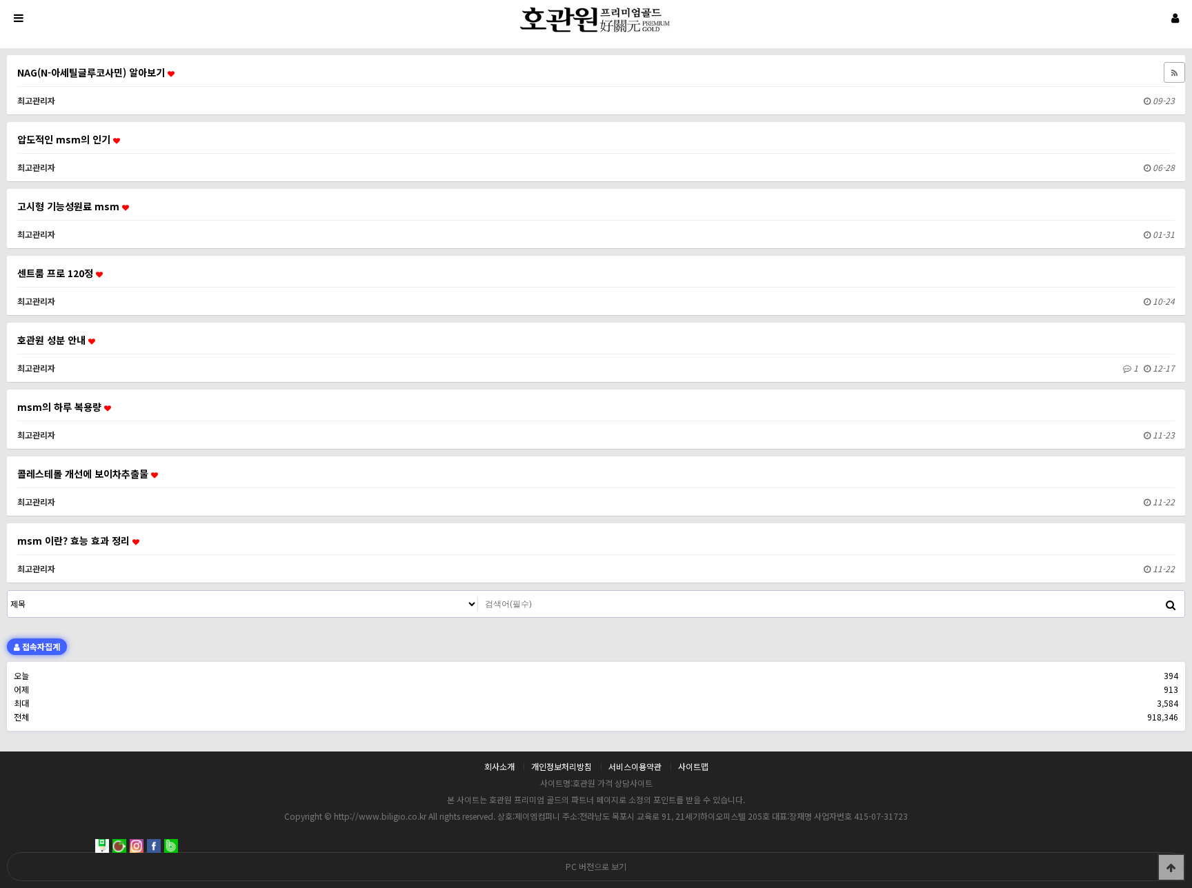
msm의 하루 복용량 (60, 407)
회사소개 (499, 767)
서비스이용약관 (635, 767)
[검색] (1170, 604)
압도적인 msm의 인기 (65, 139)
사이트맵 (693, 767)
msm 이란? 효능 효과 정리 (74, 540)
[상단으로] (1171, 867)
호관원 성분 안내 (52, 340)
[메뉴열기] (17, 17)
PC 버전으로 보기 (596, 866)
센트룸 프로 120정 (56, 273)
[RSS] (1174, 72)
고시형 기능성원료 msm (69, 206)
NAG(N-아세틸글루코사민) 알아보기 (92, 72)
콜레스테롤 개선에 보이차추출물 (84, 474)
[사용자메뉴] (1174, 17)
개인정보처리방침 (561, 767)
